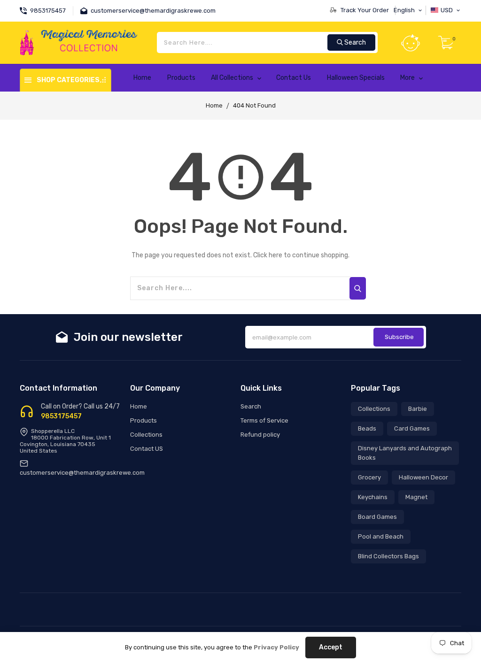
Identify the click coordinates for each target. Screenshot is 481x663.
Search (250, 406)
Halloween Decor (423, 477)
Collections (146, 434)
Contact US (146, 448)
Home (214, 105)
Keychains (373, 497)
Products (143, 420)
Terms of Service (264, 420)
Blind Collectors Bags (388, 556)
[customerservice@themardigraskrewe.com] (85, 9)
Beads (367, 428)
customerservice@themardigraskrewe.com (82, 472)
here (275, 255)
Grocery (369, 477)
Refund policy (260, 434)
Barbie (417, 408)
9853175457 (61, 416)
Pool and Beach (380, 536)
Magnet (416, 497)
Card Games (412, 428)
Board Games (377, 516)
